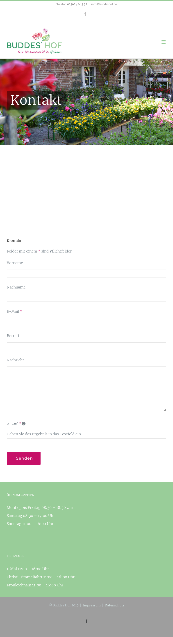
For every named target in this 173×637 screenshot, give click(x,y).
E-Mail (14, 311)
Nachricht (15, 360)
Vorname (15, 263)
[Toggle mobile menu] (164, 42)
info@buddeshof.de (104, 4)
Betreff (13, 335)
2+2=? (14, 423)
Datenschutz (115, 605)
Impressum (92, 605)
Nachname (16, 287)
